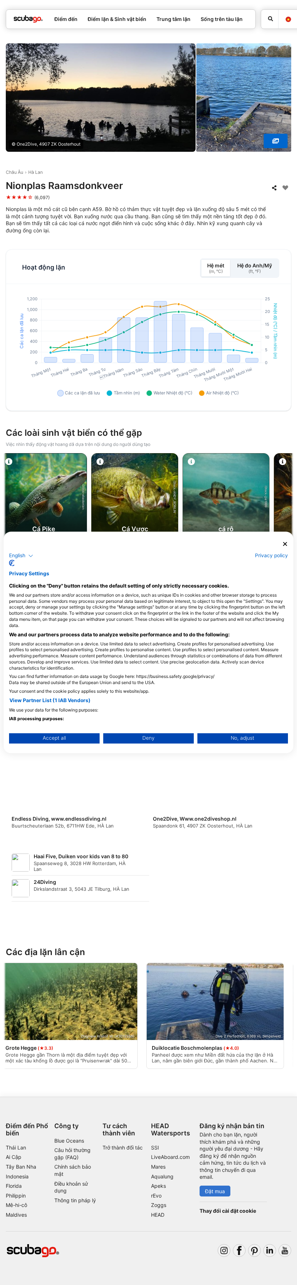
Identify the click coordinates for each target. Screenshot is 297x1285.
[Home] (28, 19)
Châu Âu (14, 172)
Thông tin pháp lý (75, 1200)
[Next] (285, 522)
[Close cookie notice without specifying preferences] (285, 544)
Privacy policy (271, 555)
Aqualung (162, 1176)
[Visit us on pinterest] (254, 1250)
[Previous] (12, 522)
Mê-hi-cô (16, 1205)
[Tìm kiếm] (269, 19)
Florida (14, 1186)
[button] (21, 555)
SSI (155, 1147)
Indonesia (17, 1176)
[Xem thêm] (276, 141)
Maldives (16, 1215)
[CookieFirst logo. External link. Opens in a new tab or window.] (11, 563)
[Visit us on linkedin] (269, 1250)
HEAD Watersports (170, 1129)
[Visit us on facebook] (239, 1250)
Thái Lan (16, 1147)
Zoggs (158, 1205)
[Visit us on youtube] (285, 1250)
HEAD (157, 1215)
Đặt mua (215, 1191)
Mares (158, 1167)
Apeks (158, 1186)
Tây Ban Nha (21, 1167)
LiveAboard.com (170, 1157)
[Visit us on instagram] (224, 1250)
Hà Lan (35, 172)
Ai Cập (13, 1157)
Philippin (16, 1195)
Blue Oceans (69, 1141)
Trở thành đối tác (123, 1147)
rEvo (156, 1195)
